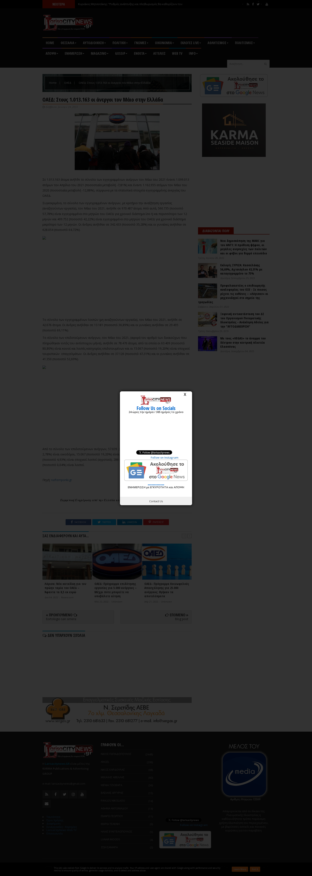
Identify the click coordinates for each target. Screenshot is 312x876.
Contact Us (156, 501)
